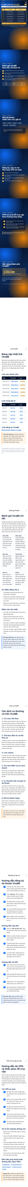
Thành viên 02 (14, 385)
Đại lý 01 (13, 408)
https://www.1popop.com (10, 16)
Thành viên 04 (14, 392)
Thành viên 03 (14, 388)
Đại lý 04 (13, 418)
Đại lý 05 (13, 422)
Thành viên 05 (14, 395)
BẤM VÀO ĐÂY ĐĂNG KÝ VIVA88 (18, 23)
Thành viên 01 (14, 381)
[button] (14, 322)
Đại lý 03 (13, 415)
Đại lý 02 (13, 411)
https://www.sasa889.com (21, 16)
